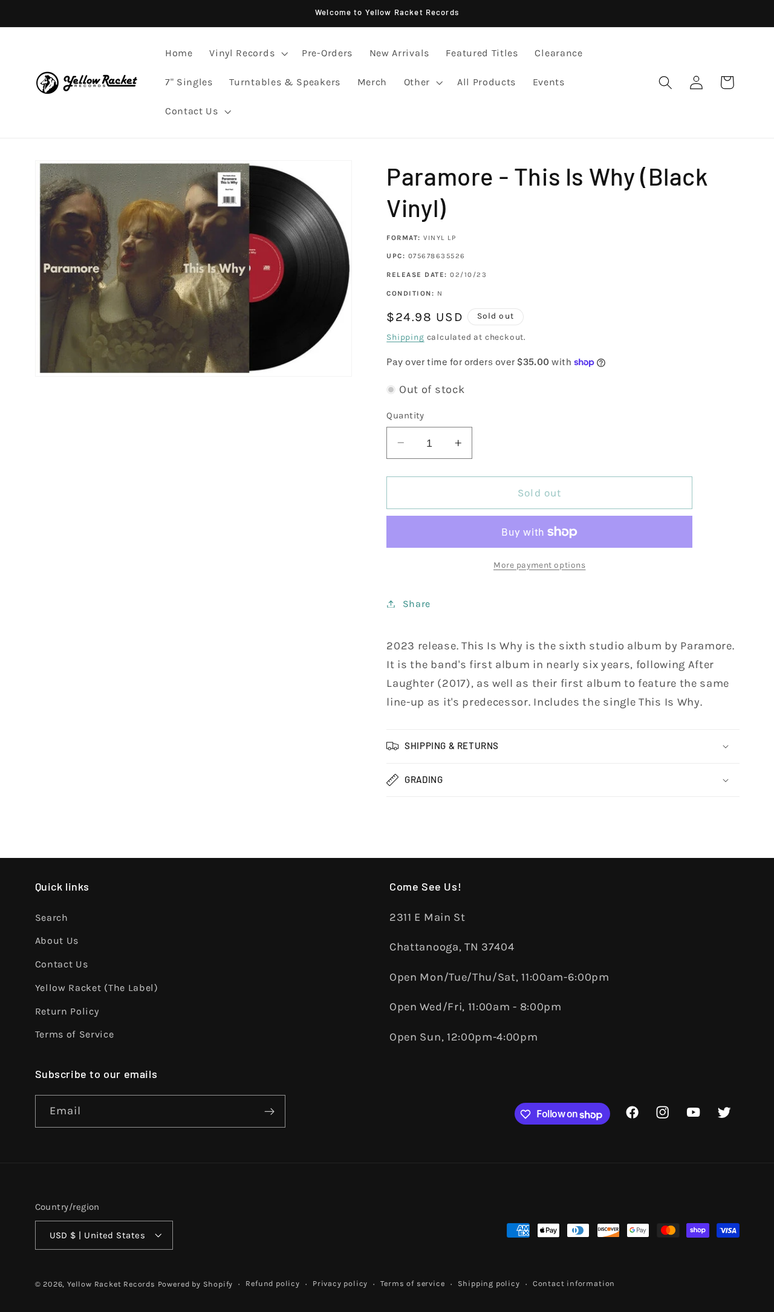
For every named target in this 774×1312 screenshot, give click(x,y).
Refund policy (272, 1283)
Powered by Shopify (195, 1283)
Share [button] (417, 603)
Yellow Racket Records (111, 1283)
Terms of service (412, 1283)
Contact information (574, 1283)
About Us (57, 940)
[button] (247, 53)
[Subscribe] (269, 1112)
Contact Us (61, 964)
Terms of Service (74, 1034)
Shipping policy (489, 1283)
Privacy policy (340, 1283)
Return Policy (67, 1010)
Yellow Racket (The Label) (96, 987)
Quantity (405, 415)
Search (51, 917)
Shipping (405, 337)
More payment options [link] (539, 565)
